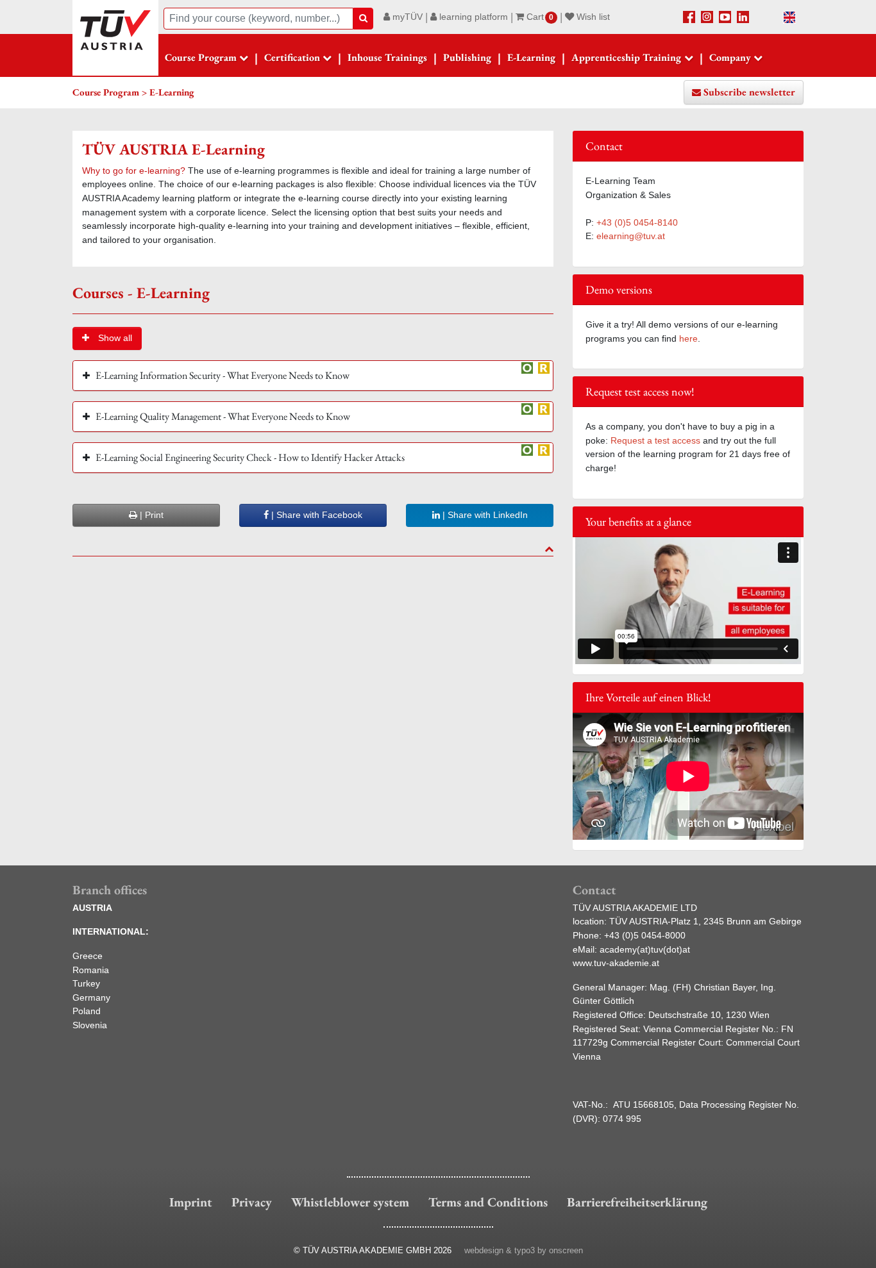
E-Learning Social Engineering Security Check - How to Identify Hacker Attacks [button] (250, 457)
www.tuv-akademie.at (616, 963)
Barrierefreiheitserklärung (637, 1202)
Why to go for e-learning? (133, 170)
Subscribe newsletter (749, 92)
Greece (87, 956)
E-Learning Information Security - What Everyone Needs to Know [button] (223, 375)
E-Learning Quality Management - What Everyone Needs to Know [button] (223, 416)
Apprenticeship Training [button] (626, 57)
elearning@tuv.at (630, 236)
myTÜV (406, 17)
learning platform (472, 17)
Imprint (190, 1202)
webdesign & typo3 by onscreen (523, 1250)
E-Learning (531, 57)
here (688, 338)
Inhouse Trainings (387, 57)
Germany (91, 997)
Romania (90, 970)
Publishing (467, 57)
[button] (107, 338)
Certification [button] (292, 57)
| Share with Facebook (315, 515)
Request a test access (655, 440)
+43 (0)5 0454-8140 (637, 222)
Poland (86, 1011)
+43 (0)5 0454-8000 (645, 935)
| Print (150, 515)
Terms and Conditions (488, 1202)
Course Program (201, 57)
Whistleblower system (350, 1202)
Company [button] (730, 57)
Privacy (252, 1202)
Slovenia (89, 1025)
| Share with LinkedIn (484, 515)
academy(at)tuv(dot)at (645, 949)
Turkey (86, 983)
